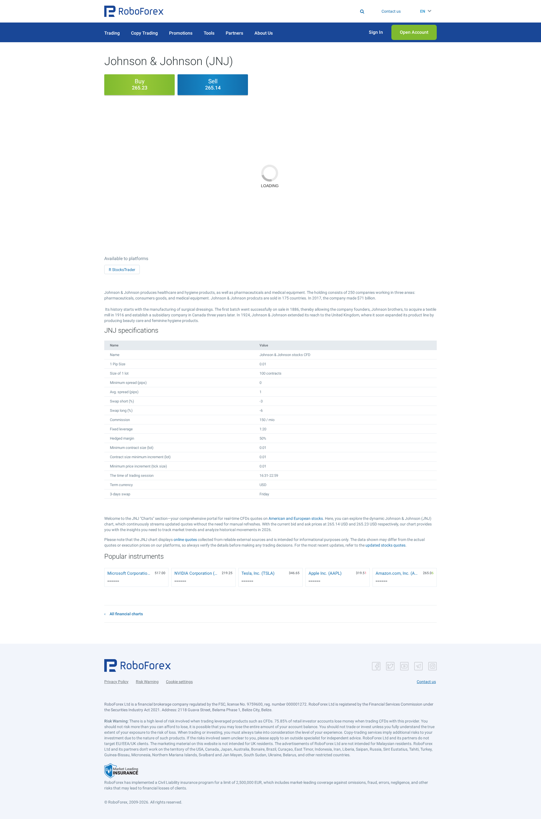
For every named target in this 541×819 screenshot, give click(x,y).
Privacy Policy (116, 681)
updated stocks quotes (385, 545)
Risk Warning (147, 681)
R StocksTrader (122, 269)
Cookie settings (179, 681)
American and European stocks (296, 518)
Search (274, 11)
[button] (133, 11)
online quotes (185, 539)
